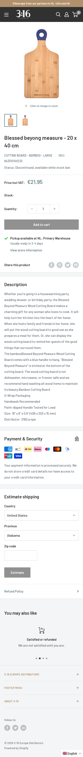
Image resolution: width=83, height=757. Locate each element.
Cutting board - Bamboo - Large (28, 155)
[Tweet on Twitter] (68, 265)
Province (10, 526)
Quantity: (10, 209)
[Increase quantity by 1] (54, 208)
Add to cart (41, 224)
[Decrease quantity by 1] (31, 208)
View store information (26, 250)
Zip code (10, 546)
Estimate (17, 572)
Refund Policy (13, 591)
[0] (75, 14)
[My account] (66, 14)
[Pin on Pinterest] (60, 265)
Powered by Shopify (16, 748)
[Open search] (58, 14)
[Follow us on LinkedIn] (23, 728)
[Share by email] (76, 265)
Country (9, 506)
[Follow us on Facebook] (7, 728)
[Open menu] (6, 14)
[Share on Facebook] (51, 265)
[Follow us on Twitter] (15, 728)
